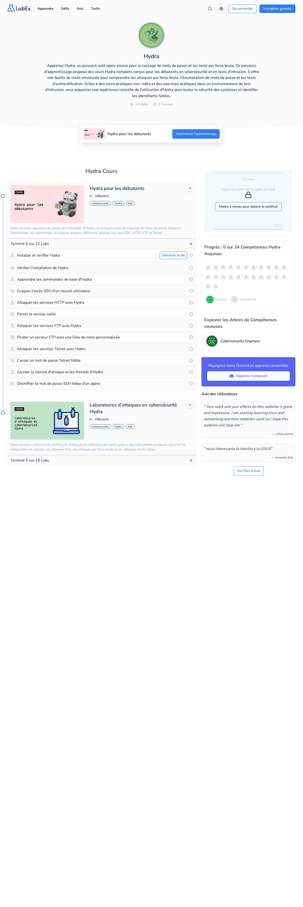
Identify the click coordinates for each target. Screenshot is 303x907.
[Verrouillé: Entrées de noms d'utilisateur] (238, 267)
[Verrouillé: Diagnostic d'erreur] (215, 286)
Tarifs (95, 8)
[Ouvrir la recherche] (210, 8)
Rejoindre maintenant (251, 376)
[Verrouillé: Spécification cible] (223, 267)
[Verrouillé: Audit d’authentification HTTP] (208, 277)
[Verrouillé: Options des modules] (231, 277)
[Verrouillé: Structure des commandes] (215, 267)
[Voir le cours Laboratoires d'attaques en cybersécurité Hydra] (190, 405)
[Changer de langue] (221, 8)
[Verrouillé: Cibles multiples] (269, 277)
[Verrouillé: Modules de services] (231, 267)
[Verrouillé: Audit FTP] (284, 267)
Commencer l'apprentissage (196, 134)
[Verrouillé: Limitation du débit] (261, 277)
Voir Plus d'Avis (248, 471)
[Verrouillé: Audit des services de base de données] (223, 277)
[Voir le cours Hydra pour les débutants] (190, 188)
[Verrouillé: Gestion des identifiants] (269, 267)
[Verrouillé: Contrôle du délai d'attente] (253, 277)
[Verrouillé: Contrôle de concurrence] (246, 277)
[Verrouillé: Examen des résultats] (284, 277)
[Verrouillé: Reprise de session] (276, 277)
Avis (80, 8)
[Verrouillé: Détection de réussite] (208, 286)
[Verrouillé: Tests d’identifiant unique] (253, 267)
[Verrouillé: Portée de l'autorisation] (208, 267)
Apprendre (45, 8)
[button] (221, 8)
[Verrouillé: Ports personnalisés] (238, 277)
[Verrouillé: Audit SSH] (276, 267)
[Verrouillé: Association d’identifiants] (261, 267)
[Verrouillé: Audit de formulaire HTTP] (215, 277)
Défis (65, 8)
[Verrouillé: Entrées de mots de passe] (246, 267)
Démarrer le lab (173, 255)
